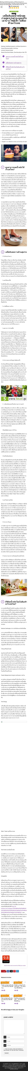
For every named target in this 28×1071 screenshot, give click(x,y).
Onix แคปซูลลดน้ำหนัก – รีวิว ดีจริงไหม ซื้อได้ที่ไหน (7, 1000)
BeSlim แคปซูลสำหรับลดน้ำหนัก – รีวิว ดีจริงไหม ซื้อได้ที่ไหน (20, 986)
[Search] (25, 7)
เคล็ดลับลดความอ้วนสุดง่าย (13, 63)
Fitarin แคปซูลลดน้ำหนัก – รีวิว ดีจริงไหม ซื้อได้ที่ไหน (7, 986)
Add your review (22, 965)
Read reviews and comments (11, 965)
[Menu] (1, 7)
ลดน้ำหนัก (14, 13)
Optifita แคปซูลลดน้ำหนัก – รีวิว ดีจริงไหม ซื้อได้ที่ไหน (19, 1000)
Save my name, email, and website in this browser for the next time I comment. (14, 1049)
